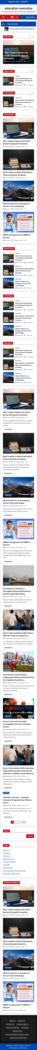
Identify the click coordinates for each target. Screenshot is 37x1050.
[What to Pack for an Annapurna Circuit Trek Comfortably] (18, 191)
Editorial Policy (8, 868)
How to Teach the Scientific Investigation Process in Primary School (17, 724)
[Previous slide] (30, 71)
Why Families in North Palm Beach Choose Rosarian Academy (8, 80)
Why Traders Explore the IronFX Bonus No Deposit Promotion (8, 257)
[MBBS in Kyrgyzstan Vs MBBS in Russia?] (18, 222)
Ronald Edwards (9, 638)
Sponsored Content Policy (11, 873)
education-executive (18, 8)
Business (6, 793)
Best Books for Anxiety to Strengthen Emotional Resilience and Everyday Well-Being (17, 591)
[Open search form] (17, 17)
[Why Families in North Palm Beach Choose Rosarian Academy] (18, 159)
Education (18, 76)
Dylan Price (20, 85)
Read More (9, 429)
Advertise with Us (9, 859)
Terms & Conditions (9, 862)
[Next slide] (33, 71)
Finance (7, 136)
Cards (6, 627)
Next (23, 822)
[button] (3, 17)
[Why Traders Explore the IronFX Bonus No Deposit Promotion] (18, 128)
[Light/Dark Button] (13, 17)
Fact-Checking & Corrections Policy (14, 871)
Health (7, 583)
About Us (6, 850)
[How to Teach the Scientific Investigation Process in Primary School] (18, 708)
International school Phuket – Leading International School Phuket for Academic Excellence (18, 677)
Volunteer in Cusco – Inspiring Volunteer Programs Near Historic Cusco (17, 800)
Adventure (8, 199)
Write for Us (7, 856)
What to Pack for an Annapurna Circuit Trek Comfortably (8, 283)
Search (6, 831)
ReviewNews (14, 1048)
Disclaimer (6, 865)
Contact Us (6, 853)
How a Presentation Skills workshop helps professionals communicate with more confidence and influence (18, 771)
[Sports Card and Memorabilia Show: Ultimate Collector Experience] (18, 620)
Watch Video (30, 17)
